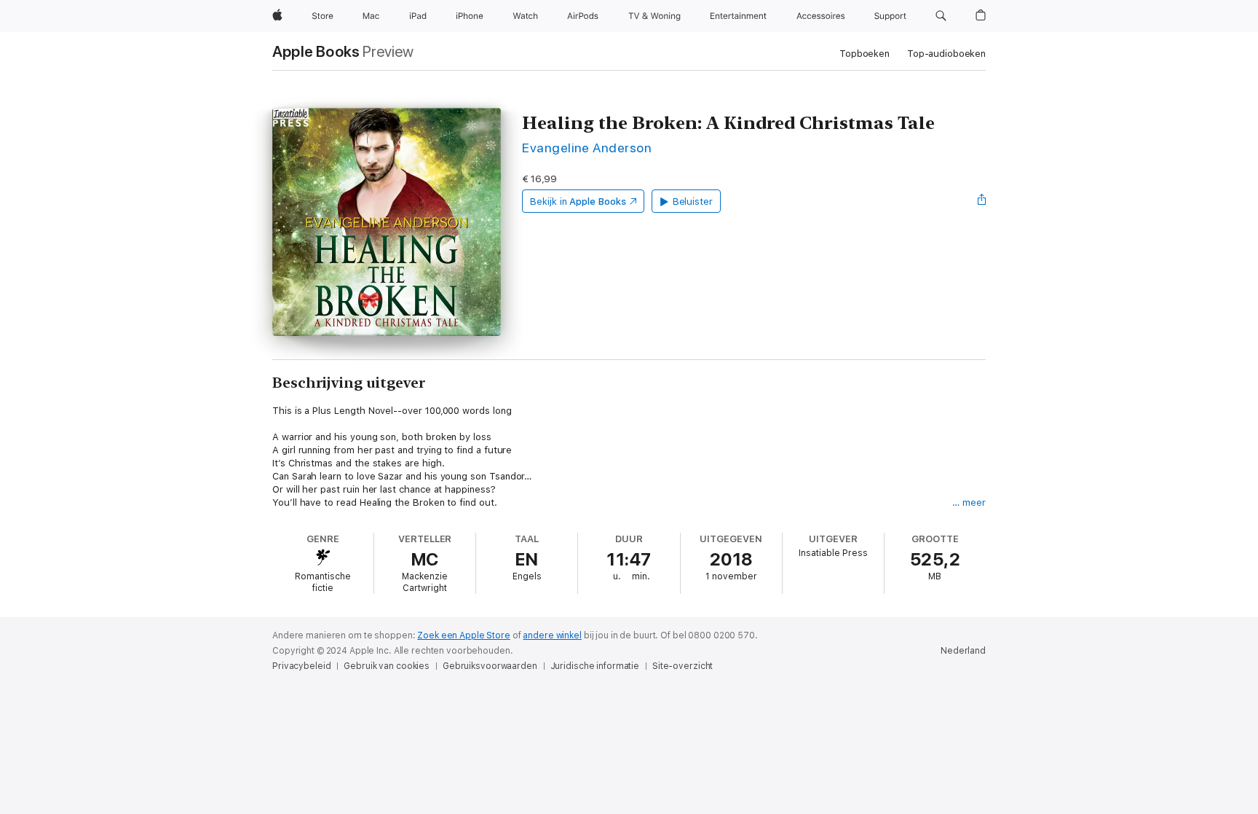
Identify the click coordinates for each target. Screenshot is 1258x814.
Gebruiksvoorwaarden (490, 666)
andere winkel (552, 635)
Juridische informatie (594, 666)
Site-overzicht (682, 666)
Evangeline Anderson (587, 147)
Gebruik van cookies (387, 666)
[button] (941, 16)
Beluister (693, 201)
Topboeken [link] (864, 53)
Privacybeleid (301, 666)
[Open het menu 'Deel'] (982, 201)
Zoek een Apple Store (463, 635)
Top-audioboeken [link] (946, 53)
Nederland (963, 651)
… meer (969, 502)
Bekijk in (578, 201)
